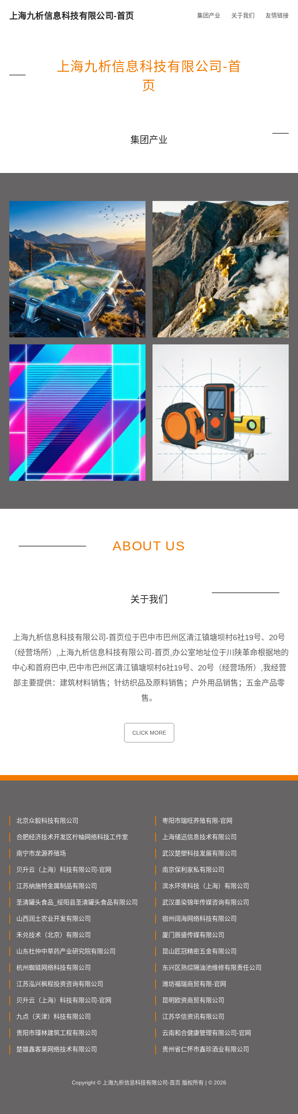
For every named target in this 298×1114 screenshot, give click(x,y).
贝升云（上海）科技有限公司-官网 (63, 869)
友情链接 (277, 15)
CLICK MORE (149, 733)
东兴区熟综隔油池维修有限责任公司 (212, 967)
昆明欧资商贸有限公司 (193, 1000)
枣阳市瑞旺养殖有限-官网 (197, 820)
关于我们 (243, 15)
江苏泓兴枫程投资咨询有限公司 (59, 984)
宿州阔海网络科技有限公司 (199, 918)
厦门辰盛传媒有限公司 (193, 935)
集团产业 (208, 15)
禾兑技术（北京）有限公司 (53, 935)
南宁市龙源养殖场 (41, 853)
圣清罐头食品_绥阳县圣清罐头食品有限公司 (77, 902)
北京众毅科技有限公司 (47, 820)
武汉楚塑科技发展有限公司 (199, 853)
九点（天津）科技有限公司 (53, 1016)
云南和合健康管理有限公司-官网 (206, 1033)
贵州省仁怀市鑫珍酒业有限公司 (205, 1049)
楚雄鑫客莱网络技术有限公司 (56, 1049)
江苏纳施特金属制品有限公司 (56, 886)
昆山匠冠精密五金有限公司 (199, 951)
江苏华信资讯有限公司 (193, 1016)
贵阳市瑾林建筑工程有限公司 (56, 1033)
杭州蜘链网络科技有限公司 (53, 967)
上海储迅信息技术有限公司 (199, 837)
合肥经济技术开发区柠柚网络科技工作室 (72, 837)
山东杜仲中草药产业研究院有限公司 (66, 951)
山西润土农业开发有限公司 (53, 918)
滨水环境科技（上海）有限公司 (205, 886)
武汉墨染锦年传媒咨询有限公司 (205, 902)
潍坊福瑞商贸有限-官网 (194, 984)
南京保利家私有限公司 (193, 869)
